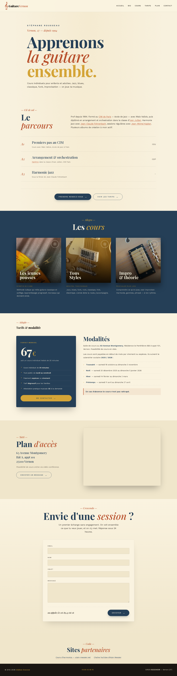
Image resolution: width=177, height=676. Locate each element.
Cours (138, 6)
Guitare (16, 5)
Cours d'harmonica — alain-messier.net (73, 657)
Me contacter (44, 398)
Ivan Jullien (135, 120)
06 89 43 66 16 (88, 670)
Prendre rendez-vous (71, 197)
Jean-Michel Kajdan (141, 124)
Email (50, 546)
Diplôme (35, 162)
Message (52, 581)
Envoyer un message (31, 475)
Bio (129, 6)
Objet (50, 569)
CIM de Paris (105, 116)
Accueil (120, 6)
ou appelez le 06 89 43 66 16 (61, 612)
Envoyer (116, 613)
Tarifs (148, 6)
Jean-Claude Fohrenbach (93, 124)
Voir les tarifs (106, 197)
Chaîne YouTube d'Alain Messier (107, 657)
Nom (50, 557)
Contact (168, 6)
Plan (157, 6)
